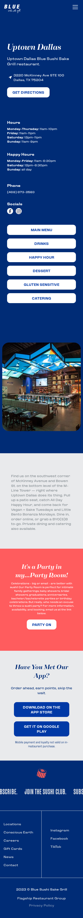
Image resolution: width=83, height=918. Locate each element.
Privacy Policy (41, 905)
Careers (11, 840)
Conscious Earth (18, 832)
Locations (12, 824)
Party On (41, 624)
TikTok (55, 846)
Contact (11, 865)
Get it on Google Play (41, 728)
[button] (74, 7)
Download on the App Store (41, 709)
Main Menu (41, 230)
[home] (14, 8)
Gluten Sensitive (41, 284)
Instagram (59, 830)
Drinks (41, 243)
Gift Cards (13, 848)
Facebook (59, 838)
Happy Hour (41, 257)
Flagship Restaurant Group (41, 898)
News (9, 856)
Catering (41, 298)
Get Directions (28, 92)
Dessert (41, 271)
